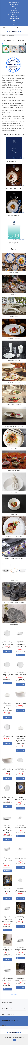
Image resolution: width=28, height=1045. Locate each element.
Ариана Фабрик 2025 (14, 215)
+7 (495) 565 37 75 (15, 14)
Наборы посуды (14, 624)
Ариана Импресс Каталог (14, 188)
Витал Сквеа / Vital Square (14, 404)
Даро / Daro (14, 294)
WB (15, 6)
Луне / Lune (14, 492)
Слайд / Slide (14, 514)
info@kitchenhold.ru (15, 18)
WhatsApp (15, 16)
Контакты (15, 10)
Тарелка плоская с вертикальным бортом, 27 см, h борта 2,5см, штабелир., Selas (21, 740)
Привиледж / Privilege (14, 338)
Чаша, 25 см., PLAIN (7, 736)
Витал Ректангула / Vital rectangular (14, 426)
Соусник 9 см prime (21, 703)
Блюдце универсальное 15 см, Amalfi (20, 799)
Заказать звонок (14, 12)
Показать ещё (14, 994)
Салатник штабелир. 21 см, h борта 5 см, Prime (7, 980)
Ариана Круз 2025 (14, 243)
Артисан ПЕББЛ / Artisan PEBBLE (14, 558)
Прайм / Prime (14, 316)
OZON (15, 8)
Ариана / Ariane (10, 35)
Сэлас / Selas (14, 448)
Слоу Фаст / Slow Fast (14, 360)
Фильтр (5, 44)
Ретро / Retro (14, 580)
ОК (14, 1040)
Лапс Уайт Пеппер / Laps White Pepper (14, 602)
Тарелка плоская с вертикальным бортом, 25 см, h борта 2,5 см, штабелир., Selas (7, 707)
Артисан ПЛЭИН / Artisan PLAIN (14, 536)
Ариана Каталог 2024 (14, 161)
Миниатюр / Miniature (14, 470)
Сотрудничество (14, 2)
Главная (3, 35)
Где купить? (15, 4)
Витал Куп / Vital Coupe (14, 382)
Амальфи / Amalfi (14, 272)
